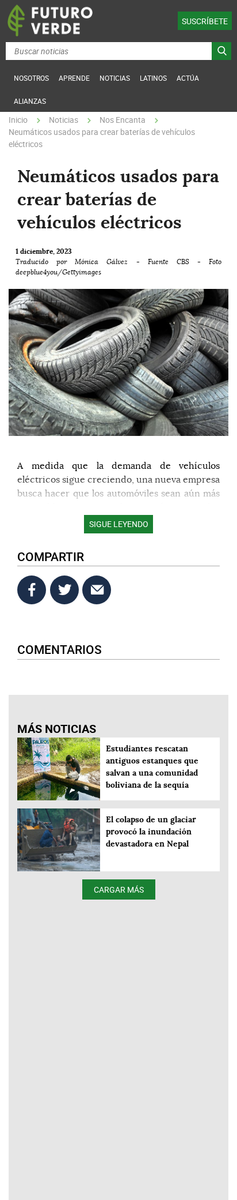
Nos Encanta (123, 119)
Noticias (63, 119)
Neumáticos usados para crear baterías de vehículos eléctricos (102, 137)
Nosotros (31, 77)
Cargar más (119, 889)
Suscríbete (205, 21)
